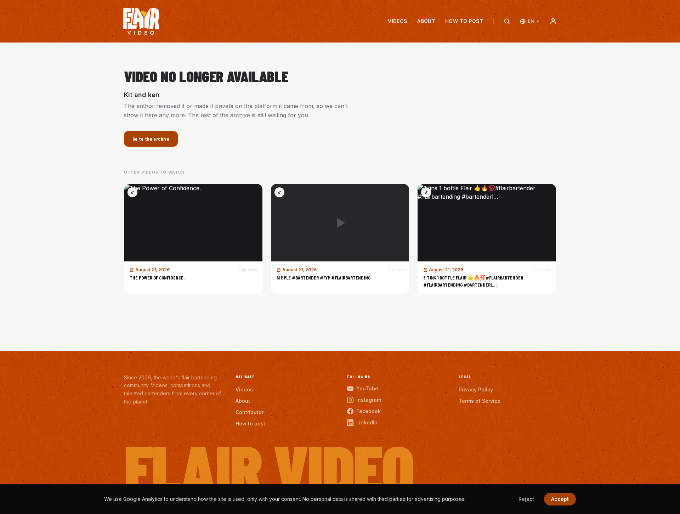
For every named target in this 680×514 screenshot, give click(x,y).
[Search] (507, 21)
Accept (560, 499)
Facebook (368, 411)
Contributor (250, 412)
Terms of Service (479, 401)
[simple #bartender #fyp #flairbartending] (340, 239)
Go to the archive (150, 139)
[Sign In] (553, 21)
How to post (464, 21)
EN (531, 21)
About (426, 21)
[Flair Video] (141, 21)
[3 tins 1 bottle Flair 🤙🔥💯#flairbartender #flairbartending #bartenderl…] (487, 239)
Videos (397, 21)
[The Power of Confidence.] (193, 239)
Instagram (368, 400)
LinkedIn (367, 422)
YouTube (367, 388)
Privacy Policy (476, 389)
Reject (526, 499)
